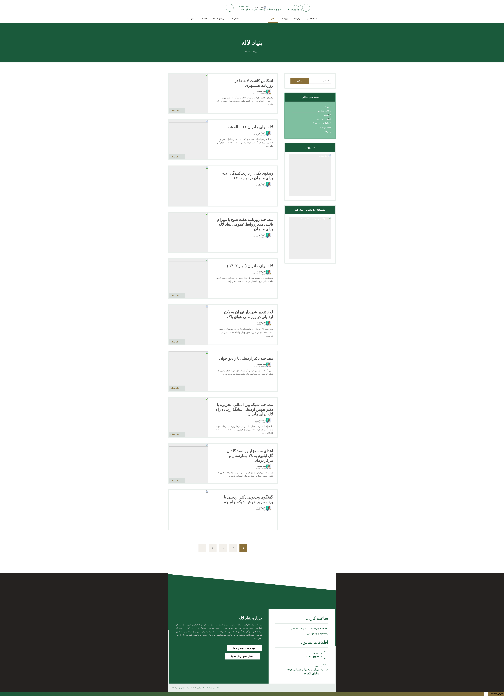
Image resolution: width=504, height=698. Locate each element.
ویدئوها (328, 131)
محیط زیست (325, 127)
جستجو (299, 81)
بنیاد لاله (194, 687)
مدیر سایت (261, 91)
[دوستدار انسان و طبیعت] (254, 18)
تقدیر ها (328, 106)
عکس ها (327, 115)
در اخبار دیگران (324, 111)
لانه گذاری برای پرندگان (321, 123)
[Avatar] (268, 92)
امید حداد (174, 687)
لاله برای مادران (324, 119)
